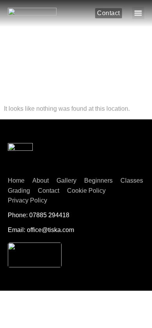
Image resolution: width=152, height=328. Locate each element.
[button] (138, 13)
